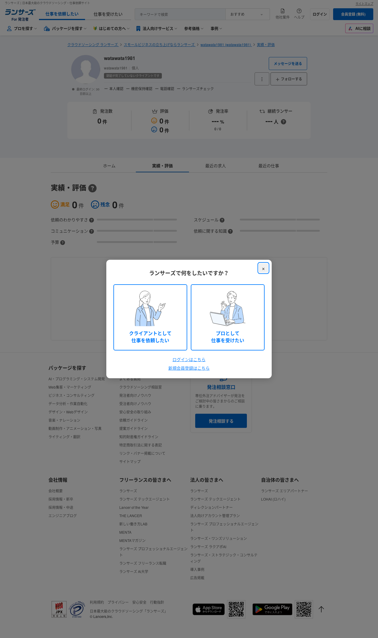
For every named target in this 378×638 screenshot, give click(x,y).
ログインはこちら (189, 359)
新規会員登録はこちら (189, 368)
